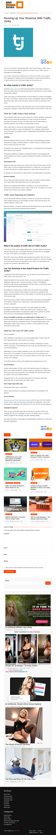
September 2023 (8, 800)
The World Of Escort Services (17, 744)
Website (6, 561)
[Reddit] (48, 62)
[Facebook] (42, 62)
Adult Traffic (16, 25)
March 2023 (7, 807)
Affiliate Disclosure (33, 832)
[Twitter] (45, 62)
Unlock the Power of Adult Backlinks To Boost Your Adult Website (40, 487)
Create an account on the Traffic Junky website (17, 400)
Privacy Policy (32, 830)
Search (7, 580)
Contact (39, 830)
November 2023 (8, 798)
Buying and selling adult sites (11, 820)
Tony (6, 25)
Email (5, 554)
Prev (8, 434)
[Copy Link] (50, 62)
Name (6, 547)
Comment (7, 533)
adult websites (7, 819)
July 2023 (6, 801)
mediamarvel (10, 629)
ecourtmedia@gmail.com (12, 668)
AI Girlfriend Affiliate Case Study (18, 627)
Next (48, 434)
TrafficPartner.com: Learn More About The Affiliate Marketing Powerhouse (13, 458)
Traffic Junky (13, 89)
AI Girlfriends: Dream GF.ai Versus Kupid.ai (23, 704)
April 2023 (6, 805)
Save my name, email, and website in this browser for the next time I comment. (24, 567)
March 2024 (7, 794)
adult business (9, 482)
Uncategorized (7, 824)
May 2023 (6, 803)
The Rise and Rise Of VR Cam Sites (20, 779)
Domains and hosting (9, 822)
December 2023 (8, 796)
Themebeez (17, 830)
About (41, 832)
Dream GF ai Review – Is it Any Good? (21, 666)
